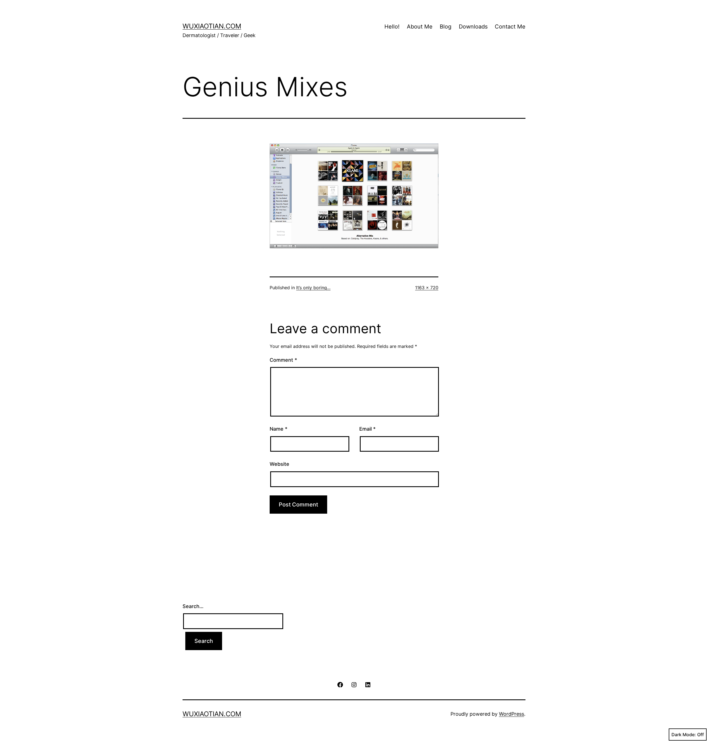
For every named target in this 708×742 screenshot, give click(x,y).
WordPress (511, 714)
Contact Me (510, 26)
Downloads (473, 26)
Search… (193, 606)
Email (367, 429)
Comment (283, 360)
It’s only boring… (313, 287)
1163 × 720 (426, 287)
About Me (420, 26)
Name (278, 429)
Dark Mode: (683, 734)
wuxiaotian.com (212, 26)
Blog (445, 26)
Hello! (392, 26)
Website (279, 464)
